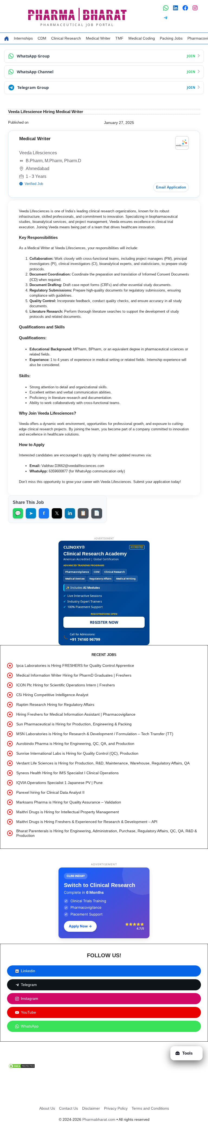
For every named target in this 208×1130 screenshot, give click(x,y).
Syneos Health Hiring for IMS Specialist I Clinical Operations (67, 773)
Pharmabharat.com (98, 1119)
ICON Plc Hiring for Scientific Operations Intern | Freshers (65, 685)
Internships (23, 38)
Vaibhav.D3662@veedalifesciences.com (72, 466)
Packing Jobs (171, 38)
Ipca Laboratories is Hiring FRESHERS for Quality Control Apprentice (75, 665)
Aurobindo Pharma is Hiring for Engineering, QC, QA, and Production (75, 743)
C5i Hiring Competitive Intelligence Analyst (52, 695)
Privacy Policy (116, 1108)
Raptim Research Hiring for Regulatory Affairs (55, 704)
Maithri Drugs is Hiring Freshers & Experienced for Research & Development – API (86, 822)
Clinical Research (66, 38)
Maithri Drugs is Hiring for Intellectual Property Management (67, 812)
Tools (187, 1053)
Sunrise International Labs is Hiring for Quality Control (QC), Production (77, 753)
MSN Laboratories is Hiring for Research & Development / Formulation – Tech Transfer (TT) (94, 734)
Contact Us (68, 1108)
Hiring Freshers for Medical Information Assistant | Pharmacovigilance (75, 714)
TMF (119, 38)
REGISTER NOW (104, 622)
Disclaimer (91, 1108)
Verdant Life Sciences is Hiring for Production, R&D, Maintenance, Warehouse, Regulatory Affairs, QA (103, 763)
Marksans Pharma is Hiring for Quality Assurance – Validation (68, 802)
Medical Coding (141, 38)
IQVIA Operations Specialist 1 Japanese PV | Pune (59, 782)
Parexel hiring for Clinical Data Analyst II (50, 792)
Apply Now (80, 926)
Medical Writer (98, 38)
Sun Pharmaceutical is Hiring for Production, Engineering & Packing (74, 724)
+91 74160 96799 (85, 639)
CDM (42, 38)
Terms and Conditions (150, 1108)
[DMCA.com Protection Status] (21, 1067)
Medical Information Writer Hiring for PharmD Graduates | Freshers (73, 675)
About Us (47, 1108)
